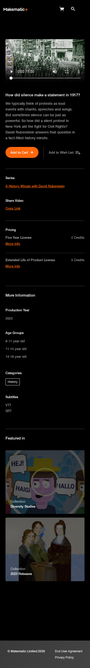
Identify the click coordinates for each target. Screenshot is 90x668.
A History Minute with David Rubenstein (35, 186)
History (13, 382)
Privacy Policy (64, 657)
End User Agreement (68, 651)
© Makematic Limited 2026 (26, 651)
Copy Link (13, 208)
